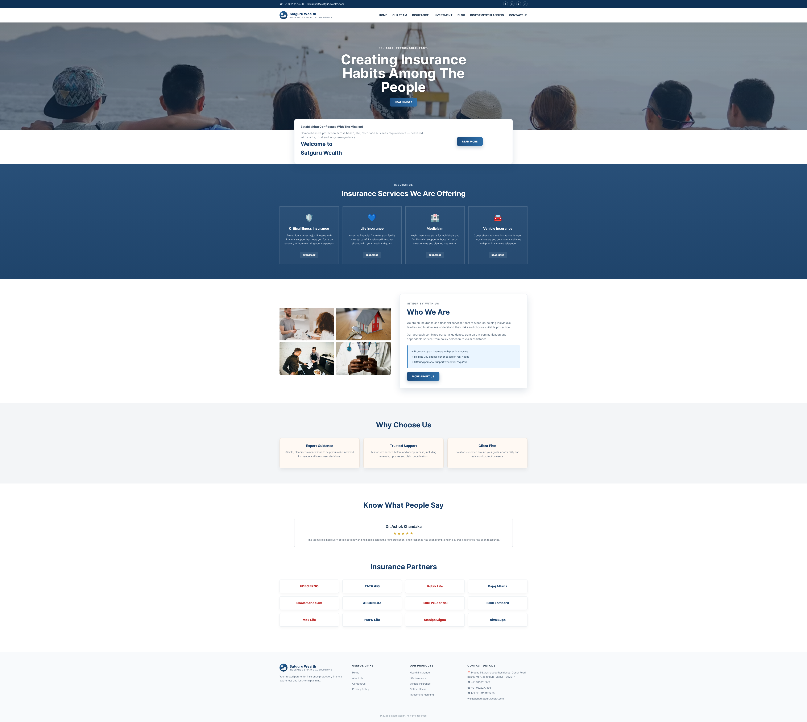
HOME (383, 15)
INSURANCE (420, 15)
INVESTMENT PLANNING (487, 15)
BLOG (461, 15)
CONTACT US (518, 15)
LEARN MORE (403, 102)
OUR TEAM (399, 15)
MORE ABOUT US (423, 376)
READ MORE (470, 141)
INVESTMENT (443, 15)
